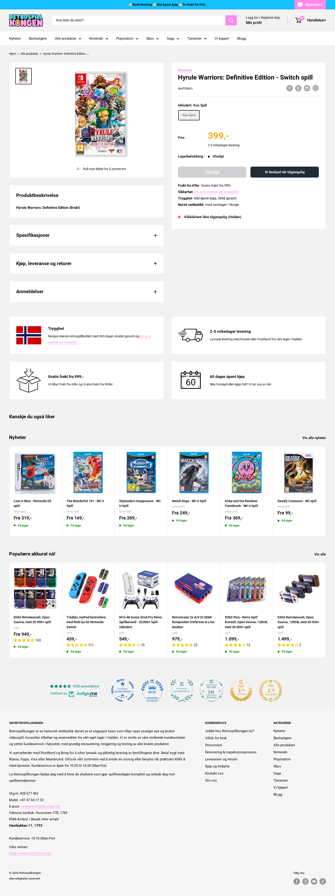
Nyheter (15, 38)
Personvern (213, 745)
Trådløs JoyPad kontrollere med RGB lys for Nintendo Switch (86, 622)
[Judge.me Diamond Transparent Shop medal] (122, 690)
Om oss (211, 780)
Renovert (185, 70)
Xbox (150, 38)
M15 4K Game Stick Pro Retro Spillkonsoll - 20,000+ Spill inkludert (140, 622)
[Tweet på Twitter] (298, 88)
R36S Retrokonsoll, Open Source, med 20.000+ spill (32, 619)
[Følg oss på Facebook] (297, 881)
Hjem (12, 53)
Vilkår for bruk (216, 738)
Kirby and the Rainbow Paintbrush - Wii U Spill (241, 503)
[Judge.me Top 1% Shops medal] (241, 690)
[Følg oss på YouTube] (314, 881)
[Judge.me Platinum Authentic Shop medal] (181, 690)
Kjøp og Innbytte (217, 766)
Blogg (241, 38)
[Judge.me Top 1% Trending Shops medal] (270, 690)
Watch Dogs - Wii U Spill (189, 501)
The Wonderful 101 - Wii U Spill (85, 503)
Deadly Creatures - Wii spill (297, 501)
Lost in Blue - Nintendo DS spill (33, 503)
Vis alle (320, 554)
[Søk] (231, 20)
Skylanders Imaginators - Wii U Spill (140, 503)
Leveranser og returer (221, 759)
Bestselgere (38, 38)
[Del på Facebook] (289, 88)
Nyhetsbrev (313, 4)
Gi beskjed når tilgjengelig (285, 172)
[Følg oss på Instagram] (305, 881)
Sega (170, 38)
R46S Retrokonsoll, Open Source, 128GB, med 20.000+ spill (298, 622)
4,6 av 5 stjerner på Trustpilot (216, 192)
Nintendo (96, 38)
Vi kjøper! (222, 38)
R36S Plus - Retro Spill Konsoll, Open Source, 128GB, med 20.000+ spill (246, 622)
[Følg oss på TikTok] (323, 881)
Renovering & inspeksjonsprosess (231, 752)
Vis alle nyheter (314, 438)
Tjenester (194, 38)
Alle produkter (65, 38)
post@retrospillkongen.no (40, 806)
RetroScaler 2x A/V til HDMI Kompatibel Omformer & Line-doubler (193, 622)
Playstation (124, 38)
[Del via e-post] (307, 88)
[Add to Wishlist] (315, 88)
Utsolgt (212, 172)
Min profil (254, 23)
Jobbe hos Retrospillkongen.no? (229, 731)
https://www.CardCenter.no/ (30, 853)
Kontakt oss (214, 773)
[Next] (326, 491)
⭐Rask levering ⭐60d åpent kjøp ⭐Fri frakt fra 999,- (168, 4)
